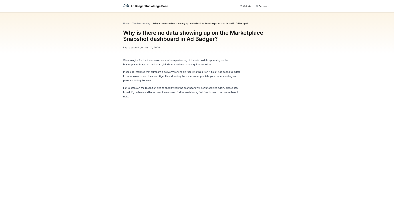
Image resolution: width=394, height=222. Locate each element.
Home (126, 23)
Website (247, 6)
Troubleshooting (141, 23)
